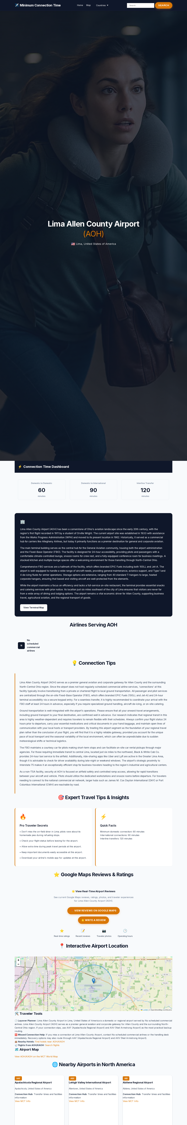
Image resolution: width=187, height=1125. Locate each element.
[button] (93, 981)
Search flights (52, 1045)
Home (80, 5)
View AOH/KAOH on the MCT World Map (36, 1056)
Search (163, 5)
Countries (101, 5)
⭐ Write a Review (93, 920)
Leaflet (145, 1010)
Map (88, 5)
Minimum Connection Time (38, 5)
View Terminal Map (33, 607)
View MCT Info (22, 1101)
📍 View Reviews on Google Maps (93, 910)
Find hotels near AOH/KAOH (50, 1041)
